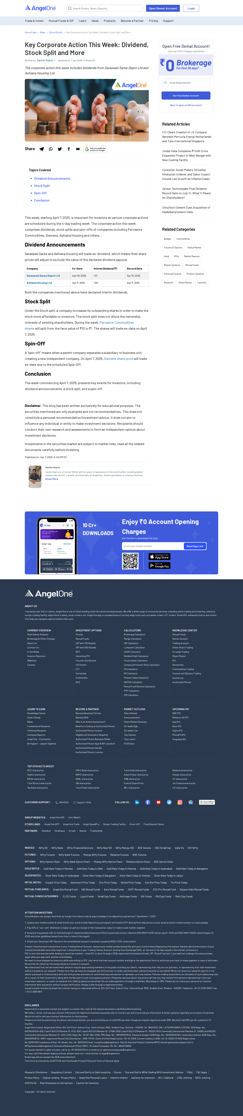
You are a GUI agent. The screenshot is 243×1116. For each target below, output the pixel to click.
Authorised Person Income (89, 730)
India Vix (179, 847)
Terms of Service (104, 1060)
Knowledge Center (36, 713)
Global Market (195, 247)
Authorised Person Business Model (93, 739)
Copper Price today (56, 882)
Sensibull (46, 830)
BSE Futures (139, 854)
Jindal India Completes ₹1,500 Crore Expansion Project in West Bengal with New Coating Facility (186, 155)
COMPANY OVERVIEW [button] (39, 630)
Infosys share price (181, 774)
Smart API (134, 824)
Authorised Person (181, 682)
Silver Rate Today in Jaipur (168, 875)
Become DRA (82, 717)
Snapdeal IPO (179, 739)
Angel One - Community (38, 739)
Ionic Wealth (74, 817)
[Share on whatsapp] (50, 149)
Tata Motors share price (39, 783)
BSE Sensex (144, 847)
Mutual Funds (192, 265)
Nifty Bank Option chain (77, 861)
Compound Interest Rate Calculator (142, 664)
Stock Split (42, 186)
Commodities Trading (183, 669)
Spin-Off (40, 193)
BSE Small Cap (163, 847)
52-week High (131, 726)
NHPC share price (84, 774)
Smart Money (33, 717)
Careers (31, 664)
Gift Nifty (193, 847)
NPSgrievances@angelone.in (39, 1045)
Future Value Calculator (135, 660)
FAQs (190, 1072)
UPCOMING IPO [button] (180, 709)
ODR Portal (30, 1082)
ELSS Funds (69, 896)
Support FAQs (84, 802)
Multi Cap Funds (184, 896)
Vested (82, 830)
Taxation (201, 282)
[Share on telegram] (41, 149)
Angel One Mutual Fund (65, 889)
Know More (51, 478)
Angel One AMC (57, 817)
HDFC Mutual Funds (138, 889)
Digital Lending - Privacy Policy (59, 1077)
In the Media (33, 651)
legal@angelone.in (111, 1053)
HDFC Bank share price (87, 770)
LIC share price (179, 787)
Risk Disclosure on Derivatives (56, 1082)
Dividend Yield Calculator (136, 656)
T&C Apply (201, 1072)
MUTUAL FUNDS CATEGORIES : (42, 896)
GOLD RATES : (32, 868)
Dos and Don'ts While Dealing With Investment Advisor (154, 1072)
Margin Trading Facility (114, 824)
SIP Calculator (131, 643)
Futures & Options (173, 247)
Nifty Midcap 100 (125, 847)
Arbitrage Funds (128, 896)
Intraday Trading (180, 651)
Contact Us (33, 647)
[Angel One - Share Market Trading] (41, 8)
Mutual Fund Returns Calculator (139, 686)
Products (110, 20)
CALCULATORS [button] (132, 630)
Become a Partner (132, 20)
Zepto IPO (177, 730)
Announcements (132, 717)
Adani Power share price (136, 774)
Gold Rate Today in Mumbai (58, 868)
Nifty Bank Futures (69, 854)
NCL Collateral (165, 1077)
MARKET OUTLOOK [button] (134, 709)
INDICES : (30, 847)
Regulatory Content (61, 1072)
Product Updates (195, 273)
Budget (167, 238)
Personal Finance (172, 273)
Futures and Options (86, 660)
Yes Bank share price (37, 787)
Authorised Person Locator (89, 752)
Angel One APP (51, 824)
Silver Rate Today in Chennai (135, 875)
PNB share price (132, 778)
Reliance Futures (119, 854)
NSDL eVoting (202, 1077)
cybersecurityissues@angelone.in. (119, 1049)
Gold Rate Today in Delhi (90, 868)
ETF (78, 669)
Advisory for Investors (143, 1077)
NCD (78, 682)
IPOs (176, 256)
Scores (118, 1072)
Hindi (166, 256)
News (95, 20)
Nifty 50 (43, 847)
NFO (78, 651)
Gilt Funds (146, 896)
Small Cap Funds (107, 896)
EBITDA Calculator (133, 682)
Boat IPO (176, 726)
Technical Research (36, 730)
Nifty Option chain (50, 861)
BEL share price (132, 787)
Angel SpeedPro (91, 824)
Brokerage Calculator (134, 634)
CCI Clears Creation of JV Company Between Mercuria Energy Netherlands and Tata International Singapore (186, 136)
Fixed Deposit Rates (154, 824)
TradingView (96, 830)
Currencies (81, 673)
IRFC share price (35, 770)
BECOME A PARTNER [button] (87, 709)
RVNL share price (84, 778)
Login (191, 8)
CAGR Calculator (132, 651)
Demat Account (180, 638)
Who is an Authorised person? (90, 721)
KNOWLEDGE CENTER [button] (184, 630)
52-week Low (131, 730)
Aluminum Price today (83, 882)
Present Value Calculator (136, 677)
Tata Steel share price (135, 770)
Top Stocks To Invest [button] (40, 766)
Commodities (183, 238)
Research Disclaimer (36, 1072)
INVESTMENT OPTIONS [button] (88, 630)
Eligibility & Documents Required (92, 734)
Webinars (32, 660)
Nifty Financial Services (80, 847)
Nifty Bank (57, 847)
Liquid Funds (87, 896)
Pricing (153, 20)
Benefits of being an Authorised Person (95, 726)
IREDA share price (36, 778)
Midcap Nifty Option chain (108, 861)
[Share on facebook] (68, 149)
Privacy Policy (85, 1060)
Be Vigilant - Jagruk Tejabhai (41, 743)
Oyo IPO (176, 721)
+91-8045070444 (79, 1049)
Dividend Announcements (52, 178)
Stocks (79, 634)
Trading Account (180, 643)
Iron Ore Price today (156, 882)
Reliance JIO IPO (180, 717)
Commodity (81, 677)
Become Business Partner (88, 713)
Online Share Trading (182, 647)
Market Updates (172, 265)
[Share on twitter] (59, 149)
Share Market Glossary (135, 721)
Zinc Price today (108, 882)
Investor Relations (36, 656)
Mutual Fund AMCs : (37, 889)
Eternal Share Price (133, 783)
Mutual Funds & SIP (61, 20)
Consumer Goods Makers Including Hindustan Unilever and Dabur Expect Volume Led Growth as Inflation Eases (186, 174)
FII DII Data (129, 743)
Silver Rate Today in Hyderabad (62, 875)
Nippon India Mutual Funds (194, 889)
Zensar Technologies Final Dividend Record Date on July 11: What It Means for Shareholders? (186, 193)
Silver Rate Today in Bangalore (99, 875)
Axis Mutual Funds (114, 889)
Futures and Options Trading (186, 673)
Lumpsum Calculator (134, 647)
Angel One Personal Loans (93, 1077)
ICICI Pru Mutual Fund (164, 889)
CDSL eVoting (184, 1077)
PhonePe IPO (178, 734)
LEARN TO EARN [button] (36, 709)
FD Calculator (131, 669)
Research (168, 282)
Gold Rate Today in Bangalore (192, 868)
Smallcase (59, 830)
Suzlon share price (36, 774)
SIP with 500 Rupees (86, 647)
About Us (32, 643)
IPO (174, 660)
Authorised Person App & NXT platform (95, 743)
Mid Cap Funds (163, 896)
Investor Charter (119, 1077)
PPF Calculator (131, 690)
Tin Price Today (179, 882)
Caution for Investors (87, 1082)
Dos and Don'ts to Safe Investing (92, 1072)
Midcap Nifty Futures (94, 854)
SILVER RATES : (33, 875)
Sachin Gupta (45, 60)
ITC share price (179, 778)
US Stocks (81, 664)
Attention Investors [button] (38, 912)
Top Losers (129, 739)
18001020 (64, 802)
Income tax (177, 677)
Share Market (185, 282)
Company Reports (36, 734)
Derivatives (178, 664)
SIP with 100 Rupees (86, 643)
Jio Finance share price (183, 783)
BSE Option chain (163, 861)
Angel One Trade (71, 824)
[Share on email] (78, 149)
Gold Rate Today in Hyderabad (156, 868)
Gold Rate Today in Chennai (121, 868)
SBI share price (83, 783)
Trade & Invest (34, 20)
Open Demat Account (163, 8)
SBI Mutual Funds (90, 889)
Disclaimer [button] (32, 1005)
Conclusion (41, 200)
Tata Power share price (87, 787)
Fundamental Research (38, 726)
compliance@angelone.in (106, 1042)
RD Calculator (131, 673)
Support (168, 20)
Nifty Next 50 (104, 847)
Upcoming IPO (83, 656)
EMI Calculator (131, 695)
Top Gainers (130, 734)
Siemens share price (118, 358)
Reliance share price (182, 770)
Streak (72, 830)
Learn (82, 20)
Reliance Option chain (138, 861)
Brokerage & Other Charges (41, 638)
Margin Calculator (133, 638)
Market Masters (192, 256)
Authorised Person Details (89, 747)
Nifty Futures (47, 854)
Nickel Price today (131, 882)
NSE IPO (176, 713)
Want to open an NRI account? (186, 105)
